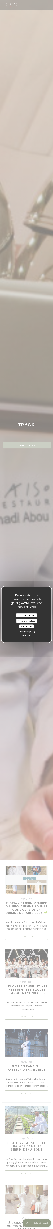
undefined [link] (27, 635)
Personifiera (26, 626)
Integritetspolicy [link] (27, 631)
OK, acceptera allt (26, 615)
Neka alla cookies (26, 620)
